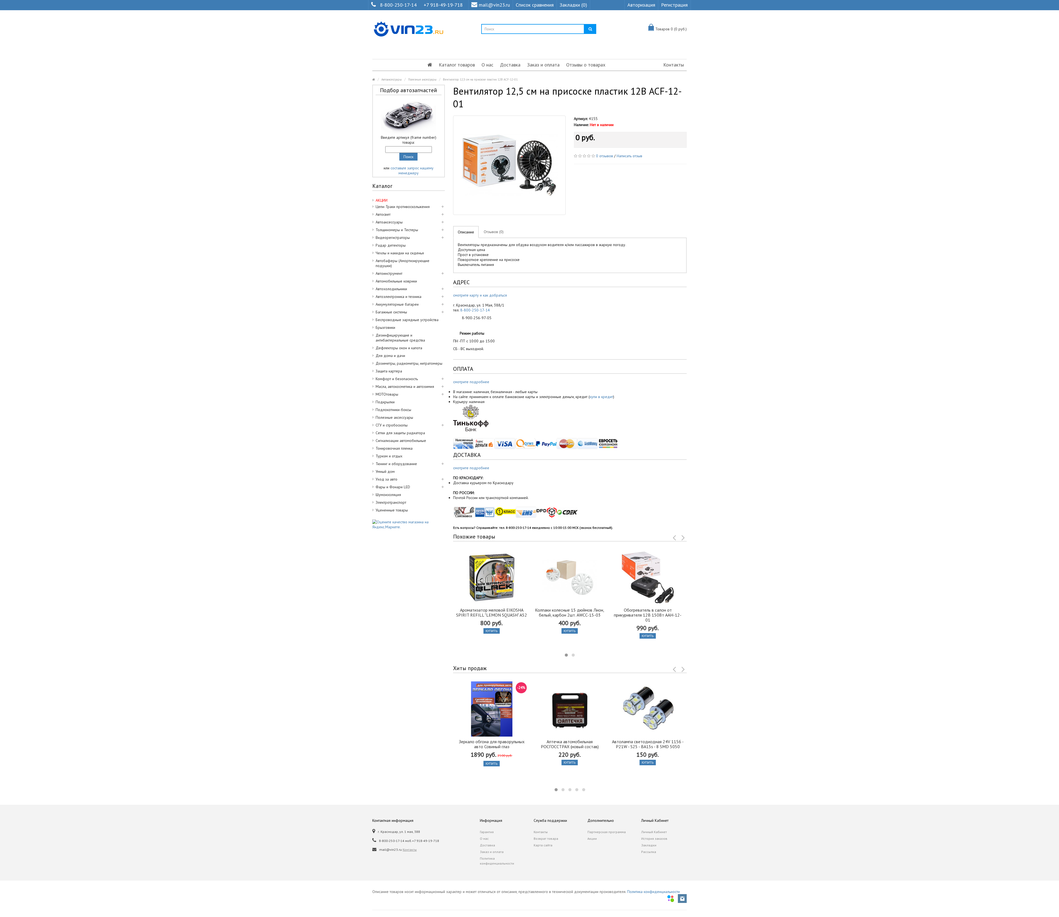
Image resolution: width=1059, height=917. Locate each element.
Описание (466, 232)
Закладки (648, 845)
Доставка (510, 65)
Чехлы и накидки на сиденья (400, 252)
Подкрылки (385, 401)
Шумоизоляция (388, 494)
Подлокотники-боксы (393, 409)
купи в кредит (601, 396)
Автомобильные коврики (396, 281)
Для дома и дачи (390, 355)
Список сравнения (535, 5)
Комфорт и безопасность (397, 378)
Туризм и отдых (389, 456)
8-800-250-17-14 (398, 5)
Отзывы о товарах (585, 65)
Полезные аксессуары (422, 79)
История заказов (654, 838)
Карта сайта (543, 845)
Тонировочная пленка (394, 448)
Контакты (673, 65)
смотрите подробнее (471, 381)
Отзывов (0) (494, 231)
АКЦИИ (381, 200)
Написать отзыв (629, 155)
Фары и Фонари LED (393, 486)
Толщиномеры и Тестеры (397, 229)
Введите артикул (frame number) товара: (408, 140)
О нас (487, 65)
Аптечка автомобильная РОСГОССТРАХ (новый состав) (570, 744)
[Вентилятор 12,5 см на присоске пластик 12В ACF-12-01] (509, 165)
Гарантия (487, 832)
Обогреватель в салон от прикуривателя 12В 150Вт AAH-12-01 (647, 614)
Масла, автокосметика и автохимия (405, 386)
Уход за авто (386, 479)
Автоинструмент (389, 273)
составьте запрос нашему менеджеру (412, 170)
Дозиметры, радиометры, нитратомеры (409, 363)
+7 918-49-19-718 (443, 5)
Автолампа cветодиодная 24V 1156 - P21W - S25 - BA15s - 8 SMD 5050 (648, 744)
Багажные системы (391, 312)
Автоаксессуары (391, 79)
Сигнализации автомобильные (401, 440)
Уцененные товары (392, 510)
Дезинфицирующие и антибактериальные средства (400, 338)
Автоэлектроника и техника (398, 296)
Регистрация (674, 5)
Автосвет (383, 214)
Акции (592, 838)
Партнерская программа (606, 832)
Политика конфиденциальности (497, 860)
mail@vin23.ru (494, 5)
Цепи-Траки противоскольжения (403, 206)
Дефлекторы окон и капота (399, 347)
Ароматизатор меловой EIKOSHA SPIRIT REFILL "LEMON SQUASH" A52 (491, 612)
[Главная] (430, 64)
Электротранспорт (391, 502)
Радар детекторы (391, 245)
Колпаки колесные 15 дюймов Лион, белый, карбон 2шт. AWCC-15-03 (569, 612)
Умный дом (385, 471)
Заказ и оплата (543, 65)
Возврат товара (546, 838)
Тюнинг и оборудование (396, 463)
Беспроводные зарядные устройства (407, 319)
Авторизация (641, 5)
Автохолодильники (391, 288)
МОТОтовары (387, 394)
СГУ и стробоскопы (392, 425)
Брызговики (385, 327)
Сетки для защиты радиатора (400, 432)
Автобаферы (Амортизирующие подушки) (402, 263)
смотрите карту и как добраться (480, 295)
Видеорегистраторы (393, 237)
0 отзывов (604, 155)
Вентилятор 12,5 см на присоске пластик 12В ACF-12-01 (480, 79)
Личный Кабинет (654, 832)
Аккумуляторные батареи (397, 304)
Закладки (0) (573, 5)
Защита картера (389, 371)
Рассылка (648, 852)
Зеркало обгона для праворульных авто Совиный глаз (492, 744)
